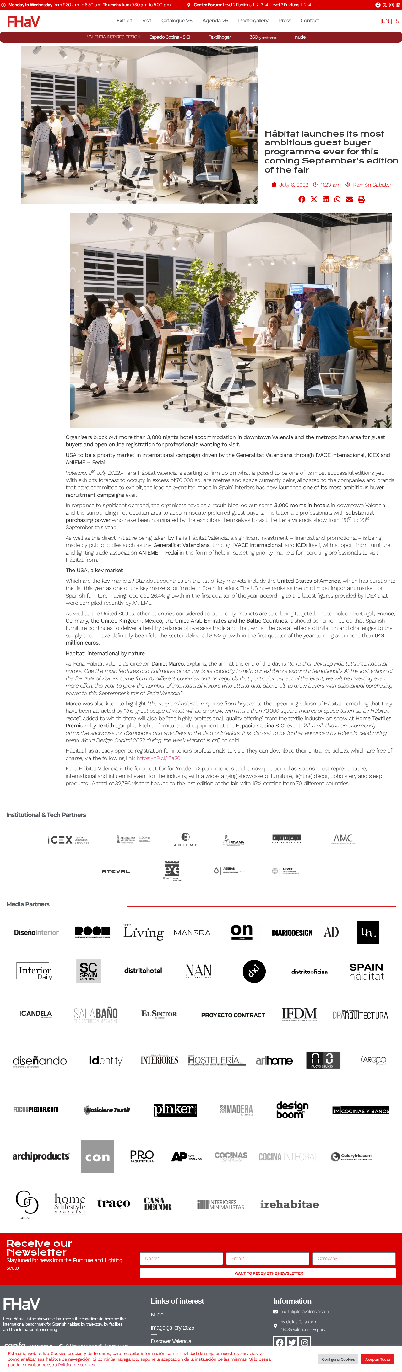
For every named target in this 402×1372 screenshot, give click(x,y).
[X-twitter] (385, 5)
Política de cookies (76, 1365)
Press (284, 21)
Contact (310, 21)
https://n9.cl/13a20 (158, 758)
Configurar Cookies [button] (338, 1359)
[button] (302, 199)
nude (300, 37)
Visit (146, 21)
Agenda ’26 (215, 21)
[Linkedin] (398, 5)
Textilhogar (220, 37)
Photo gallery (253, 21)
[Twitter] (292, 1342)
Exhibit (124, 21)
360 (263, 37)
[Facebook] (378, 5)
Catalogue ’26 (176, 21)
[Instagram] (391, 5)
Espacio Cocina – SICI (169, 37)
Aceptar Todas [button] (377, 1359)
